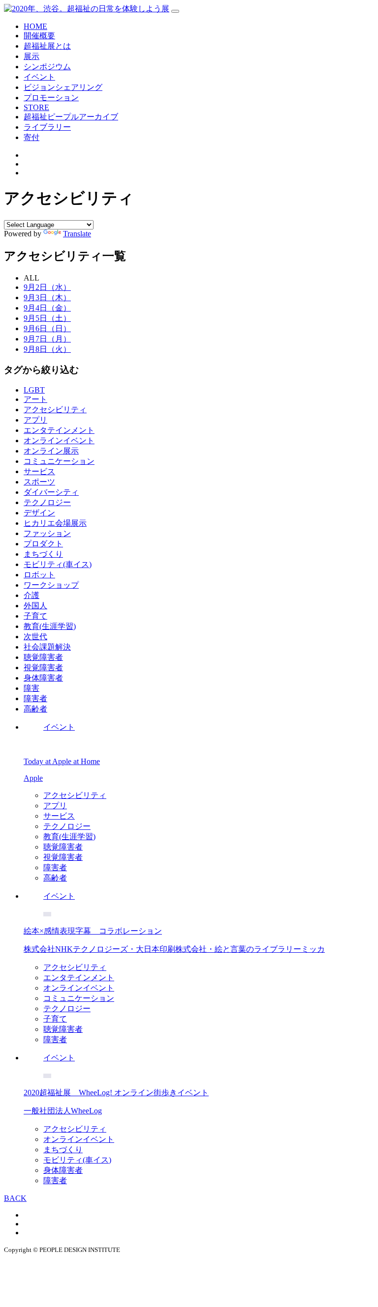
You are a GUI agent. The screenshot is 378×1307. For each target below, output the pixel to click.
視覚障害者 (43, 667)
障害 (31, 688)
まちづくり (43, 554)
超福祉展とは (47, 46)
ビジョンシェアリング (63, 87)
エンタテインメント (59, 430)
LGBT (34, 390)
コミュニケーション (59, 461)
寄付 (31, 137)
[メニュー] (175, 11)
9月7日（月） (47, 339)
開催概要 (39, 35)
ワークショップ (51, 585)
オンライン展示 (51, 451)
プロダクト (43, 544)
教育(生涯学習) (50, 626)
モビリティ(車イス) (58, 564)
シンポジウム (47, 66)
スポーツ (39, 482)
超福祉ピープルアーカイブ (71, 117)
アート (35, 399)
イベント (39, 77)
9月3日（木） (47, 297)
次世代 (35, 636)
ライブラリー (47, 127)
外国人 (35, 605)
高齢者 (35, 709)
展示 (31, 56)
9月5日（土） (47, 318)
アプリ (35, 420)
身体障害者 (43, 678)
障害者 (35, 698)
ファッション (47, 533)
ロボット (39, 574)
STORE (36, 107)
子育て (35, 616)
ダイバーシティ (51, 492)
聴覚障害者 (43, 657)
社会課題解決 (47, 647)
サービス (39, 471)
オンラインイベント (59, 440)
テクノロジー (47, 502)
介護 (31, 595)
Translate (77, 233)
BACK (15, 1198)
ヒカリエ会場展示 (55, 523)
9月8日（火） (47, 349)
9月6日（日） (47, 328)
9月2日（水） (47, 287)
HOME (35, 26)
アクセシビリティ (55, 409)
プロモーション (51, 97)
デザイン (39, 513)
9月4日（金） (47, 308)
